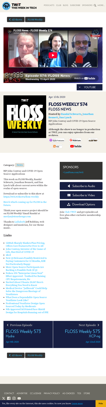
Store (87, 393)
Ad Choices (68, 393)
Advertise (22, 393)
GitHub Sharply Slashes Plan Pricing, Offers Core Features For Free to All (25, 244)
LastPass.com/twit (73, 172)
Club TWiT (70, 212)
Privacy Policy (52, 393)
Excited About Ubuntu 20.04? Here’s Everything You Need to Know (24, 284)
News (20, 165)
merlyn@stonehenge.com (17, 216)
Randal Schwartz (71, 114)
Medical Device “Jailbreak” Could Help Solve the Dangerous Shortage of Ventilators (26, 291)
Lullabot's (20, 221)
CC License (35, 393)
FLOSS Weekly (35, 19)
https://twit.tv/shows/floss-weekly (21, 196)
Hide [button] (101, 403)
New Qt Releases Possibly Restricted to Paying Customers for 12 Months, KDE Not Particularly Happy (26, 261)
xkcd (8, 255)
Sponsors (87, 5)
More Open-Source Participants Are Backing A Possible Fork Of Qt (25, 269)
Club (58, 5)
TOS (79, 393)
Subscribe (75, 5)
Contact (9, 393)
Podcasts (49, 5)
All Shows (17, 19)
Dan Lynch (65, 117)
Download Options (83, 204)
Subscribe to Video (84, 195)
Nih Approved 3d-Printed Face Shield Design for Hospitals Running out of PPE (27, 311)
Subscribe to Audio (83, 186)
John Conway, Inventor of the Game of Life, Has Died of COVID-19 (26, 251)
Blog (65, 5)
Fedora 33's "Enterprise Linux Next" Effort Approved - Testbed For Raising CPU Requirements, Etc (26, 276)
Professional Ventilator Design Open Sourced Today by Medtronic (25, 305)
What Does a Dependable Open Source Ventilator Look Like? (26, 299)
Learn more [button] (77, 403)
